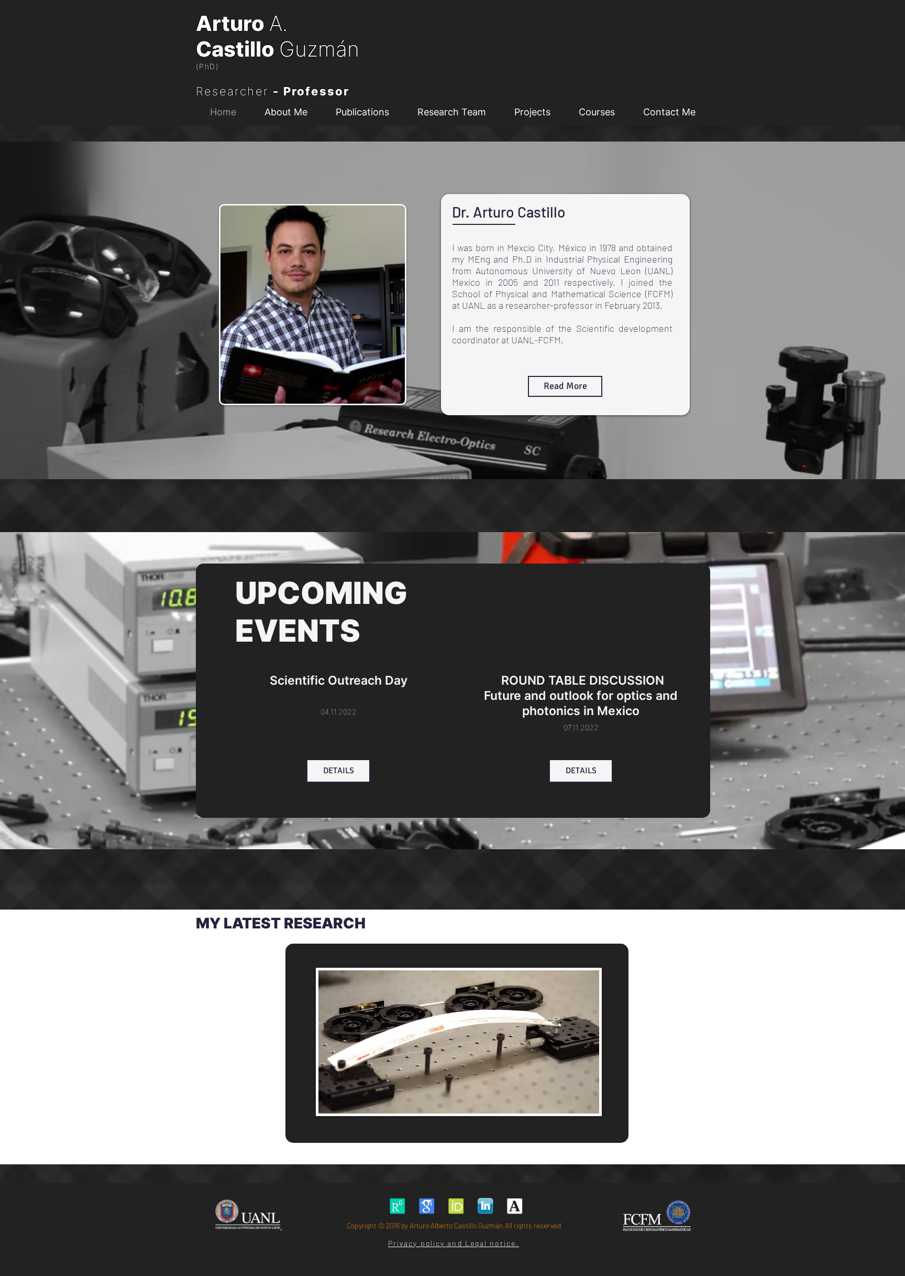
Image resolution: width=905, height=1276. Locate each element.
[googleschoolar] (426, 1206)
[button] (451, 112)
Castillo (237, 49)
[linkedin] (485, 1206)
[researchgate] (397, 1206)
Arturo (232, 23)
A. (278, 23)
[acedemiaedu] (514, 1206)
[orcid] (456, 1206)
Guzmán (319, 49)
